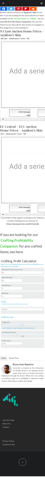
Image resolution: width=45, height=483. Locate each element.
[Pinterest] (18, 9)
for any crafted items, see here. (21, 246)
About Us (6, 424)
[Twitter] (11, 9)
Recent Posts (14, 358)
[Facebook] (3, 9)
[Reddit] (33, 9)
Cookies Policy (8, 445)
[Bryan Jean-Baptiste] (7, 369)
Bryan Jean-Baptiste (23, 364)
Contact (5, 427)
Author (3, 358)
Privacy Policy (8, 441)
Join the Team (8, 420)
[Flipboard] (25, 9)
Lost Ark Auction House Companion (15, 22)
